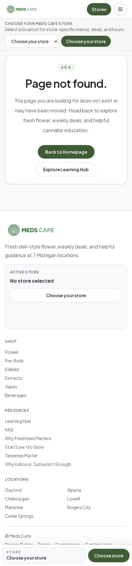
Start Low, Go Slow (24, 447)
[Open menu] (120, 9)
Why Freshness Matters (28, 438)
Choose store (108, 555)
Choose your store (86, 41)
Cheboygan (17, 498)
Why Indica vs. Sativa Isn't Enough (38, 464)
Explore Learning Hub (66, 169)
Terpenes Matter (21, 455)
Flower (12, 352)
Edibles (12, 369)
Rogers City (79, 507)
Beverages (15, 395)
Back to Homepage (66, 152)
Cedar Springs (19, 516)
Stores (99, 9)
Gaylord (13, 490)
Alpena (74, 490)
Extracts (13, 378)
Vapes (11, 386)
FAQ (9, 429)
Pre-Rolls (14, 360)
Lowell (73, 498)
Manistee (14, 507)
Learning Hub (18, 421)
